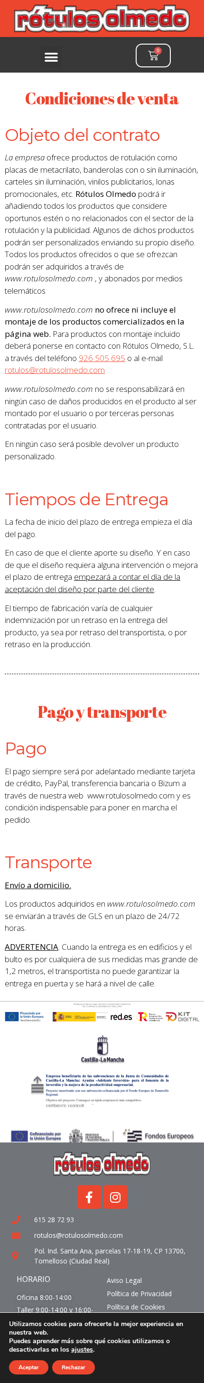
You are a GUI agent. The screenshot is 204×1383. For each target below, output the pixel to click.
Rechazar (73, 1367)
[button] (51, 57)
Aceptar (29, 1367)
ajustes (82, 1350)
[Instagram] (115, 1197)
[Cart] (153, 55)
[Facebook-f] (89, 1197)
